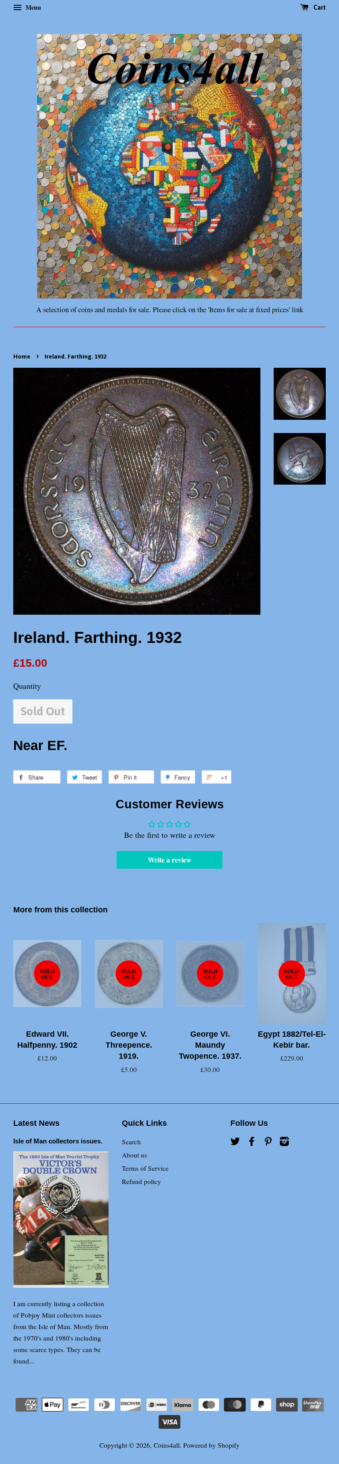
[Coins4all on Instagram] (284, 1142)
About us (134, 1154)
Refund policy (141, 1181)
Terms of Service (145, 1168)
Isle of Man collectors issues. (57, 1141)
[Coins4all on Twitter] (235, 1142)
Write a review (170, 860)
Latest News (36, 1123)
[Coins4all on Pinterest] (268, 1142)
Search (131, 1141)
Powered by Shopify (211, 1445)
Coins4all (167, 1445)
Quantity (27, 685)
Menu (32, 7)
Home (21, 356)
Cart (319, 7)
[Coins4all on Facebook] (251, 1142)
